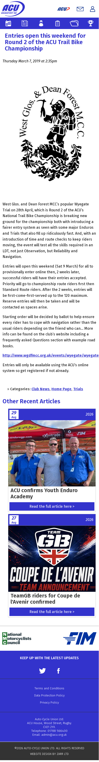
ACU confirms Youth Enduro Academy (44, 493)
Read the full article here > (51, 506)
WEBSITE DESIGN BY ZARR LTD (49, 754)
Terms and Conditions (49, 688)
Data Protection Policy (49, 695)
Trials (78, 389)
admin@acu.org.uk (54, 735)
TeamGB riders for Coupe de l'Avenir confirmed (45, 598)
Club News (40, 389)
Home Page (61, 389)
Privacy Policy (49, 702)
